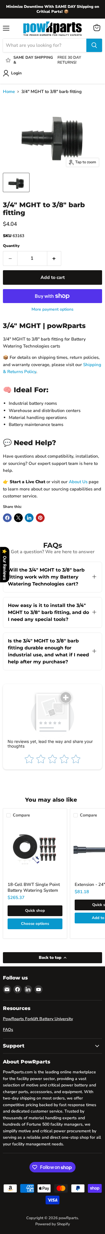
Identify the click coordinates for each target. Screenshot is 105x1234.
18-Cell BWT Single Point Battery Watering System (34, 887)
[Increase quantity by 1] (54, 258)
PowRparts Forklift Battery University (38, 1019)
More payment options (53, 309)
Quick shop (35, 910)
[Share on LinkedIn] (29, 517)
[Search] (94, 45)
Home (9, 91)
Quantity (11, 246)
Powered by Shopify (52, 1224)
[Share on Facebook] (7, 517)
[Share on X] (18, 517)
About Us (78, 482)
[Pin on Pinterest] (40, 517)
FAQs (8, 1029)
